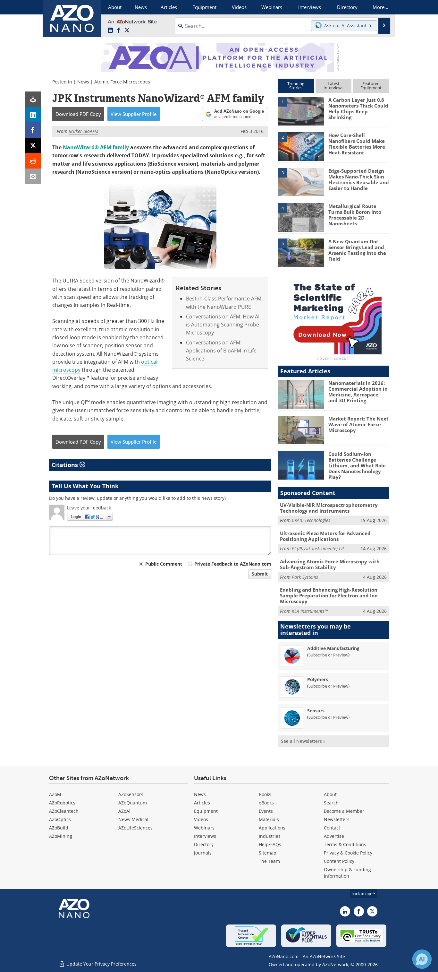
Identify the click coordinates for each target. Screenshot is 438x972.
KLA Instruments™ (310, 611)
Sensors (315, 710)
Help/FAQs (270, 844)
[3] (301, 181)
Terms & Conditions (345, 844)
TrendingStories (295, 86)
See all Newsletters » (303, 741)
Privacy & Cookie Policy (348, 853)
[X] (33, 145)
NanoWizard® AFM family (96, 147)
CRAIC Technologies (311, 520)
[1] (301, 111)
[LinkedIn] (33, 114)
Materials (269, 819)
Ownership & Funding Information (347, 872)
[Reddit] (33, 161)
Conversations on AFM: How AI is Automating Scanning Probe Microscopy (222, 324)
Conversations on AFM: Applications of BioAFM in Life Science (221, 350)
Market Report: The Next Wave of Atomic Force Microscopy (358, 424)
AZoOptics (60, 819)
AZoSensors (130, 794)
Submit (260, 574)
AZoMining (60, 836)
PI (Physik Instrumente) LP (318, 548)
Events (266, 811)
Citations (66, 465)
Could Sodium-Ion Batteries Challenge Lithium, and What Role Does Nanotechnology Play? (357, 465)
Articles (202, 803)
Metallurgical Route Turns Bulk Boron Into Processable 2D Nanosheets (354, 215)
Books (265, 794)
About (330, 794)
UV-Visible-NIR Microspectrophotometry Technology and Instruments (329, 508)
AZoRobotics (62, 803)
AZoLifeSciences (135, 828)
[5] (301, 252)
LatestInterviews (333, 86)
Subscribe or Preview (328, 655)
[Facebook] (33, 130)
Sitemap (267, 853)
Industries (270, 836)
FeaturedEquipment (371, 86)
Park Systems (305, 577)
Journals (203, 853)
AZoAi (124, 811)
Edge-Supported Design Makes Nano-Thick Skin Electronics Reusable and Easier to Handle (358, 179)
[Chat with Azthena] (422, 959)
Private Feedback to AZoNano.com (232, 564)
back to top (361, 893)
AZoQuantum (132, 803)
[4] (301, 217)
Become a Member (344, 811)
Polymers (317, 679)
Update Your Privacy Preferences (101, 964)
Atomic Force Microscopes (122, 82)
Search (331, 803)
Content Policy (339, 861)
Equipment (206, 811)
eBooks (266, 803)
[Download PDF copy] (33, 99)
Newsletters (337, 819)
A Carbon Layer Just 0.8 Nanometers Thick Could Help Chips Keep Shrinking (358, 108)
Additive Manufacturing (333, 648)
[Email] (33, 176)
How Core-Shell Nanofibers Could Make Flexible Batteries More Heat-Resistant (356, 144)
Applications (272, 828)
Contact (332, 828)
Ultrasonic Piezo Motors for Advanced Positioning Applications (325, 536)
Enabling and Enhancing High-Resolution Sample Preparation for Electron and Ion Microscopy (329, 595)
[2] (301, 146)
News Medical (133, 819)
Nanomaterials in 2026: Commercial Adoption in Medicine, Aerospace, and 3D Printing (358, 392)
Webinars (204, 828)
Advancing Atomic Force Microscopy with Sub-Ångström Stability (330, 564)
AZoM (55, 794)
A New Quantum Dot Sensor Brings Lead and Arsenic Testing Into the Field (357, 250)
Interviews (205, 836)
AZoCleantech (64, 811)
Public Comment (163, 564)
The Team (269, 861)
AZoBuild (58, 828)
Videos (201, 819)
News (83, 82)
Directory (204, 844)
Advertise (334, 836)
